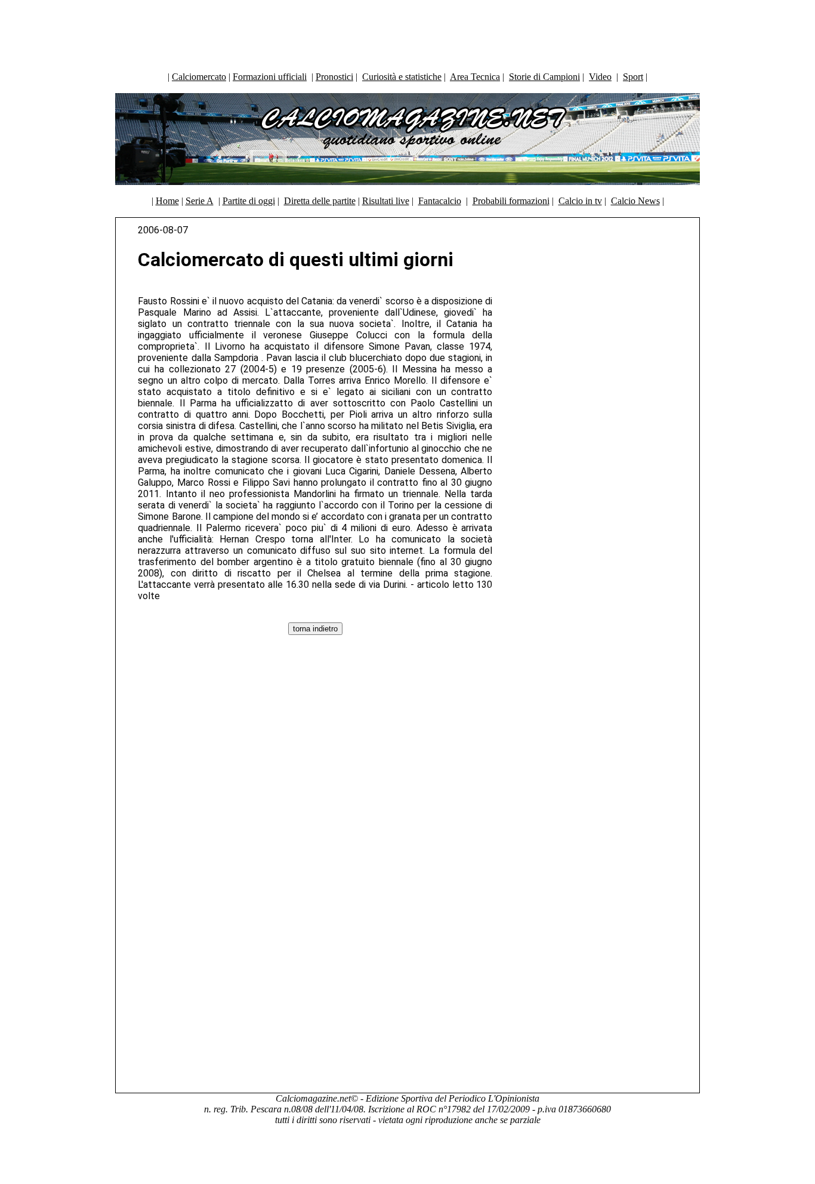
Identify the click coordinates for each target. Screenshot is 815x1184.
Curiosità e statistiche (402, 77)
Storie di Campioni (544, 77)
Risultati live (385, 201)
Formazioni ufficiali (270, 77)
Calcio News (635, 201)
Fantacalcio (439, 201)
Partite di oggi (249, 201)
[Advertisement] (407, 33)
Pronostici (334, 77)
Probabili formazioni (511, 201)
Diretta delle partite (320, 201)
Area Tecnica (475, 77)
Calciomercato (199, 77)
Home (167, 201)
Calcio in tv (580, 201)
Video (600, 77)
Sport (633, 77)
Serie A (200, 201)
